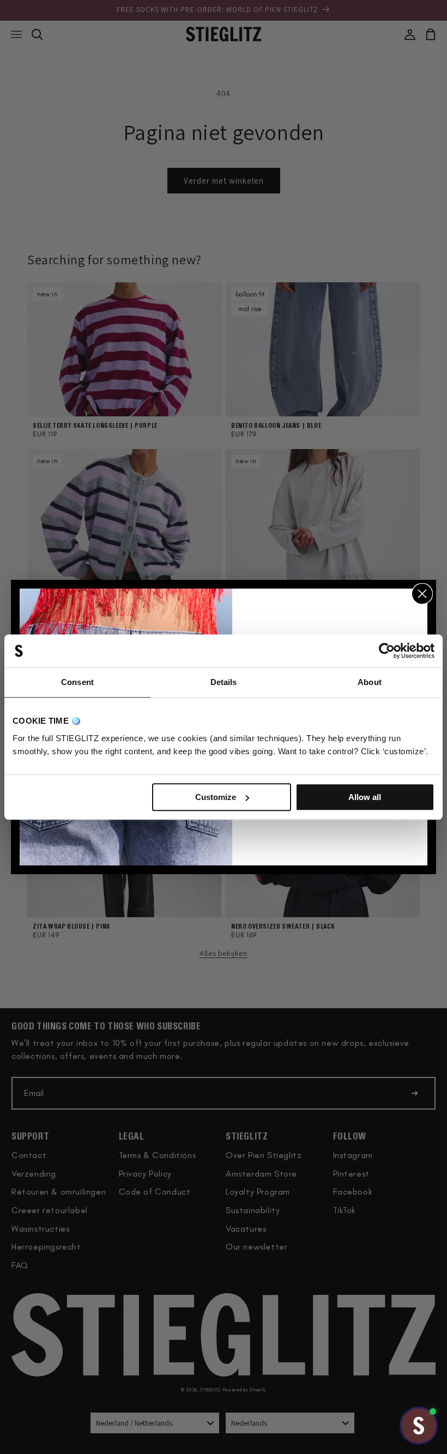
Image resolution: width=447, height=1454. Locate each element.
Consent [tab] (77, 682)
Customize (215, 797)
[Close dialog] (422, 593)
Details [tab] (223, 682)
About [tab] (370, 682)
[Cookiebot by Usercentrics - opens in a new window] (386, 651)
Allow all (364, 797)
